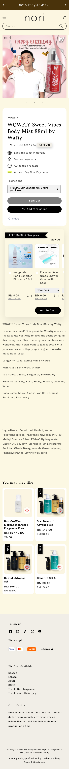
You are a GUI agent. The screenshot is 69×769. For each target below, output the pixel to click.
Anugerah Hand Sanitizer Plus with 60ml (22, 276)
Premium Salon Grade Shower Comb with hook (49, 277)
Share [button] (15, 218)
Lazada (12, 677)
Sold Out (34, 200)
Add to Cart (48, 310)
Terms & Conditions (35, 762)
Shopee (12, 673)
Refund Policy (33, 758)
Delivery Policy (51, 758)
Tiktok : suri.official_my (22, 693)
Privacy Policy (17, 758)
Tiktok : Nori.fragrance (21, 689)
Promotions (15, 180)
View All (56, 239)
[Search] (61, 26)
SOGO (11, 685)
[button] (4, 17)
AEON (11, 681)
